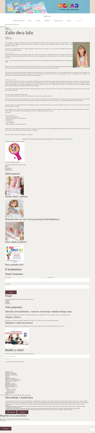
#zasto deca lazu (8, 168)
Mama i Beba (70, 139)
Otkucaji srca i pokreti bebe (11, 373)
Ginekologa (7, 300)
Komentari (8, 37)
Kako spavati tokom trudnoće (11, 374)
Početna (7, 27)
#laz (6, 167)
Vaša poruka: (8, 284)
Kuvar (69, 20)
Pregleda (8, 38)
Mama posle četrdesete (10, 385)
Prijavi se (7, 358)
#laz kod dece (8, 169)
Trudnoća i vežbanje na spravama (12, 379)
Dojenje (38, 20)
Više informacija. (11, 412)
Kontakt (7, 388)
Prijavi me (5, 428)
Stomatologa (7, 303)
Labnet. (29, 395)
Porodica (47, 20)
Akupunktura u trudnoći (10, 372)
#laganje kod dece (9, 170)
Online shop (78, 20)
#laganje (7, 166)
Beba (30, 20)
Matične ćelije (58, 20)
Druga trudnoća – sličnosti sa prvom (12, 380)
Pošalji (10, 292)
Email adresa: (50, 277)
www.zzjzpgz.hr (29, 134)
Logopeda (7, 302)
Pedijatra (7, 301)
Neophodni (7, 405)
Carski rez (7, 375)
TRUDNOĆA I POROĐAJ (18, 20)
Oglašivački (7, 409)
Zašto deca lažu (8, 29)
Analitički (7, 408)
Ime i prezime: (8, 277)
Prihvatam (22, 412)
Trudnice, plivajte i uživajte (11, 381)
